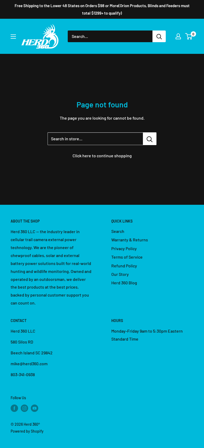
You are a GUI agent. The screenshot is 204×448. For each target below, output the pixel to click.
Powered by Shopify (27, 431)
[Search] (159, 36)
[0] (189, 36)
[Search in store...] (149, 138)
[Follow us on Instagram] (24, 408)
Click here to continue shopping (102, 155)
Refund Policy (124, 265)
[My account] (178, 36)
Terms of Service (127, 256)
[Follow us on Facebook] (14, 408)
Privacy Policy (124, 248)
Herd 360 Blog (124, 282)
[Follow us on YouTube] (34, 408)
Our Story (120, 274)
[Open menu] (13, 36)
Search (117, 231)
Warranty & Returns (129, 239)
